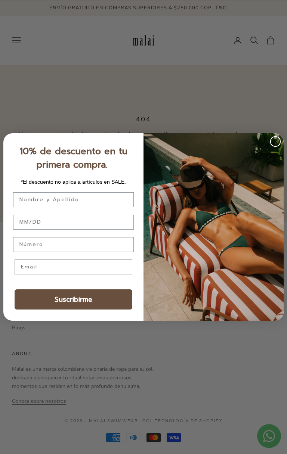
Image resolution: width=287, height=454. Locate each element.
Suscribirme (73, 299)
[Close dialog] (275, 141)
